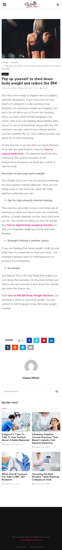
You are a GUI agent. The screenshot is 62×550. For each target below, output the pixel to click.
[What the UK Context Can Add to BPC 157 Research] (16, 461)
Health (5, 74)
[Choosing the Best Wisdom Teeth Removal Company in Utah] (46, 461)
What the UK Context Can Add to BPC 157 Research (14, 477)
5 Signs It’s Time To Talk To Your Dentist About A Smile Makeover (16, 437)
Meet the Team (36, 546)
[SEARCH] (56, 391)
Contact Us (21, 546)
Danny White (11, 88)
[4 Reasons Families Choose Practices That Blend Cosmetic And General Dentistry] (46, 421)
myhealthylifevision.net (31, 540)
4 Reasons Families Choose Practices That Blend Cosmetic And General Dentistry (45, 438)
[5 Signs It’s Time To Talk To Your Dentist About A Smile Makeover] (16, 421)
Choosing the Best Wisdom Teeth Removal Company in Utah (45, 477)
